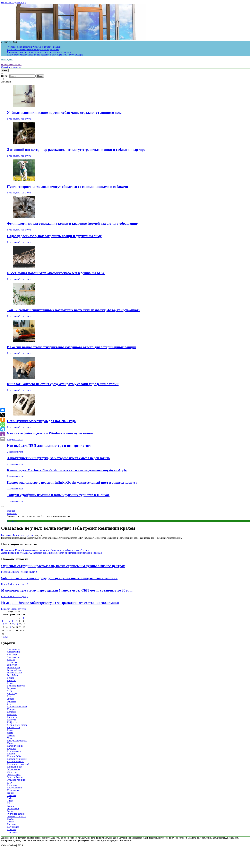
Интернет (12, 709)
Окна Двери (7, 59)
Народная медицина (17, 740)
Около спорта (13, 774)
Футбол (11, 819)
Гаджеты (11, 688)
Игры (9, 704)
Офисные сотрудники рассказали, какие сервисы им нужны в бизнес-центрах (63, 566)
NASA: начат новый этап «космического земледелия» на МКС (56, 273)
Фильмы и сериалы (16, 816)
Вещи (10, 683)
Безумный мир (14, 670)
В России (11, 680)
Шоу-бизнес (13, 827)
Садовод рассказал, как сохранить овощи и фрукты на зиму (54, 236)
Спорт (10, 800)
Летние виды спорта (17, 725)
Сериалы (11, 795)
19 (10, 627)
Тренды (11, 811)
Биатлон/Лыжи (14, 672)
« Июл (4, 637)
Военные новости (16, 685)
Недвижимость (14, 751)
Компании (12, 521)
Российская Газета (10, 535)
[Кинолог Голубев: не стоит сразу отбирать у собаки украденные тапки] (24, 378)
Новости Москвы (15, 761)
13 (13, 624)
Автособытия (13, 651)
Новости (11, 753)
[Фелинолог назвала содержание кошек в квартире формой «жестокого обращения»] (24, 217)
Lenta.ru (5, 609)
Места (10, 733)
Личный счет (13, 727)
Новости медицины (17, 759)
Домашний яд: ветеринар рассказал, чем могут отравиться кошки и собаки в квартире (76, 149)
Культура (11, 719)
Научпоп (11, 748)
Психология (13, 790)
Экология (11, 829)
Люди (10, 730)
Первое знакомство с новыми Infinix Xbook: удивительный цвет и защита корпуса (72, 482)
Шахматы (12, 824)
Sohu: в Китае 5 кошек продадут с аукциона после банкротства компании (59, 578)
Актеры (11, 659)
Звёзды (10, 699)
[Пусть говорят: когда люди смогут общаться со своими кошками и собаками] (24, 180)
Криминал (12, 717)
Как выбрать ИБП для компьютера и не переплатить (33, 49)
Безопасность (13, 667)
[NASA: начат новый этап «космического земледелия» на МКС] (24, 266)
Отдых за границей (16, 780)
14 (17, 624)
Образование (13, 769)
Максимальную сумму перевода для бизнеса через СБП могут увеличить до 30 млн (66, 590)
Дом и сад (12, 693)
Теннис (10, 806)
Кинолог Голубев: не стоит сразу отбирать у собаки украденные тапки (63, 384)
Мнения (11, 735)
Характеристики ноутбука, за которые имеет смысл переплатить (39, 52)
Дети (9, 691)
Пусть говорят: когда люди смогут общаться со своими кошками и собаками (67, 187)
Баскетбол (12, 665)
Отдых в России (15, 777)
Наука (10, 743)
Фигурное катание (16, 814)
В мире (10, 678)
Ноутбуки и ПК (14, 766)
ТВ (8, 803)
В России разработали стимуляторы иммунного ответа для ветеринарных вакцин (71, 347)
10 (3, 624)
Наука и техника (15, 746)
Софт (9, 798)
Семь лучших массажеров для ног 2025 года (41, 421)
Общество (12, 772)
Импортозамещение (17, 706)
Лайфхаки (12, 722)
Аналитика (12, 662)
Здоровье (11, 701)
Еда (9, 696)
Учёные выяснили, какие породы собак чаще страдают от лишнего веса (64, 112)
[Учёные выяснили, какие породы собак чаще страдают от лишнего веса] (24, 106)
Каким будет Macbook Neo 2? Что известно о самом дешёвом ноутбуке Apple (45, 54)
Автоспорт (12, 654)
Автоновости (13, 649)
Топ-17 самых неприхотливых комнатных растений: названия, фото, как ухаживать (73, 310)
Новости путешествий (18, 764)
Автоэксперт (13, 657)
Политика (12, 785)
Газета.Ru (6, 584)
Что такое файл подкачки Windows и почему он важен (34, 47)
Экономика (12, 832)
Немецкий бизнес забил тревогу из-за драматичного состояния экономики (60, 603)
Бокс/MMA (12, 675)
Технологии (13, 808)
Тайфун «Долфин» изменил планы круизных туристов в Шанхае (58, 495)
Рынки (10, 793)
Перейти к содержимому (13, 2)
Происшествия (14, 787)
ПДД (9, 782)
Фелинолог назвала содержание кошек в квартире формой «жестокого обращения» (73, 223)
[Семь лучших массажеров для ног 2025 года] (24, 414)
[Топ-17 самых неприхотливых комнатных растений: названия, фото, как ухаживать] (24, 304)
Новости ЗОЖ (14, 756)
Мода (9, 738)
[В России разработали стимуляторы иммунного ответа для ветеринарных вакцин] (24, 341)
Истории (11, 712)
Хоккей (10, 821)
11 (6, 624)
